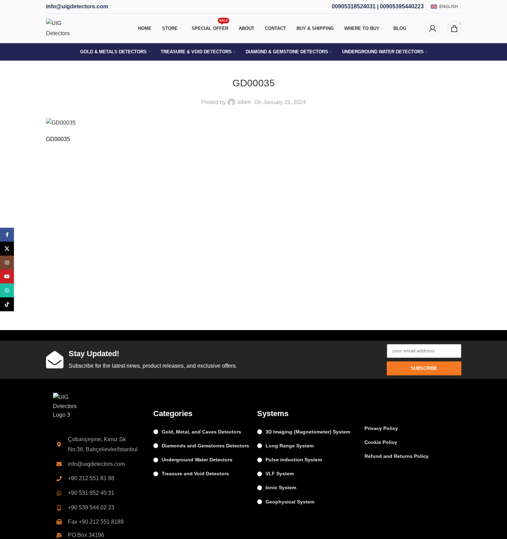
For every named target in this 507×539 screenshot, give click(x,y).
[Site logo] (65, 28)
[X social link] (7, 249)
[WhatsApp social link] (7, 290)
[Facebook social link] (7, 235)
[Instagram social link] (7, 263)
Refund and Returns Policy (396, 456)
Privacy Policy (381, 428)
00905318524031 (354, 6)
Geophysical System (290, 502)
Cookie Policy (380, 442)
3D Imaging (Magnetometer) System (308, 432)
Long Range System (290, 445)
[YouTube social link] (7, 276)
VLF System (280, 473)
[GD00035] (61, 122)
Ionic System (281, 487)
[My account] (432, 29)
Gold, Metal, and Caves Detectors (201, 432)
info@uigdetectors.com (77, 6)
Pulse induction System (294, 459)
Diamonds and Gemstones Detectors (205, 445)
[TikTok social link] (7, 304)
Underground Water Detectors (197, 459)
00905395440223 (402, 6)
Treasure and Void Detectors (195, 473)
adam (244, 102)
